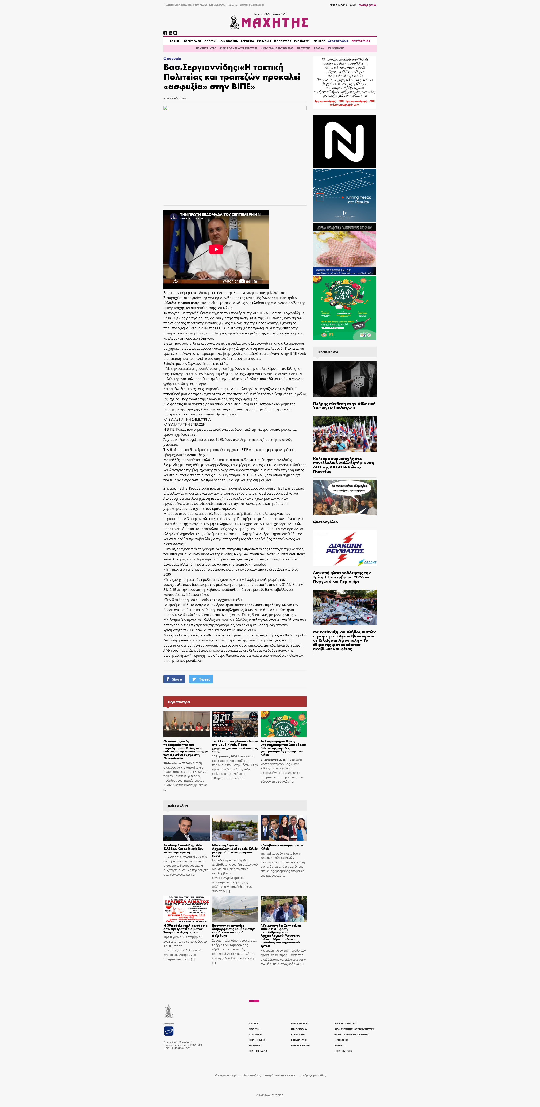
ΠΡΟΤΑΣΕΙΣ (303, 48)
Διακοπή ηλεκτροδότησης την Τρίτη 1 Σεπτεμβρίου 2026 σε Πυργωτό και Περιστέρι (342, 577)
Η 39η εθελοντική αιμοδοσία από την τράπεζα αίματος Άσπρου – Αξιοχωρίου (185, 928)
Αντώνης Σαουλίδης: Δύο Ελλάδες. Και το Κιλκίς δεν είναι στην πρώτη (183, 848)
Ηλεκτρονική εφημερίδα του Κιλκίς (186, 5)
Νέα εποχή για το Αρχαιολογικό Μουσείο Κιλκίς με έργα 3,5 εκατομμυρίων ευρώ (235, 850)
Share (177, 679)
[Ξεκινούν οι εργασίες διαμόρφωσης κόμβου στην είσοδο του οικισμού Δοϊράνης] (235, 909)
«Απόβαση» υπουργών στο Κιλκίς (282, 847)
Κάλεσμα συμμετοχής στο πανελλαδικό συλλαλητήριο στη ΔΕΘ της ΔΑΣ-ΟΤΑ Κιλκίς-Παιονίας (343, 464)
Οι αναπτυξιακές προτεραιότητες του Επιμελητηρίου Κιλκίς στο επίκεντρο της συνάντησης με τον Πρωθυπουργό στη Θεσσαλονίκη (185, 749)
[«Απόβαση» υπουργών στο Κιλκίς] (284, 828)
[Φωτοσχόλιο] (345, 497)
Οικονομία (172, 58)
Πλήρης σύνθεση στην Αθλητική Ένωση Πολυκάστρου (344, 405)
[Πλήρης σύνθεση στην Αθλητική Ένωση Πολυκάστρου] (345, 379)
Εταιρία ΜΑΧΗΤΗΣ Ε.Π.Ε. (223, 5)
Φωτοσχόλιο (325, 521)
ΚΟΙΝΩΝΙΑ (264, 41)
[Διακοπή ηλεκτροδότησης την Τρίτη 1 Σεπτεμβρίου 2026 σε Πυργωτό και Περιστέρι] (345, 548)
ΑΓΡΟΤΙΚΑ (247, 41)
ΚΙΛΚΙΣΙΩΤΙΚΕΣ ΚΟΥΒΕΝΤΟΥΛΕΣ (238, 48)
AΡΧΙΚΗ (175, 41)
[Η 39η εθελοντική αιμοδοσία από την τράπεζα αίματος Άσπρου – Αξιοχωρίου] (186, 909)
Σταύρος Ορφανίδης (252, 5)
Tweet (204, 679)
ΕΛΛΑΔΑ (319, 48)
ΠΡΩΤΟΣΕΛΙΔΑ (361, 41)
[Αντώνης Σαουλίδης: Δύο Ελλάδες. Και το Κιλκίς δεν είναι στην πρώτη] (186, 828)
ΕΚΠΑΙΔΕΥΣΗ (302, 41)
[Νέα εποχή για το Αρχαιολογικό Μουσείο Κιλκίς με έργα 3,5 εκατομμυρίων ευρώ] (235, 828)
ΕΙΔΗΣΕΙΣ (319, 41)
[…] (165, 790)
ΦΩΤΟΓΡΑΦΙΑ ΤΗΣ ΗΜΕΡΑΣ (277, 48)
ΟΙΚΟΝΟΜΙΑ (229, 41)
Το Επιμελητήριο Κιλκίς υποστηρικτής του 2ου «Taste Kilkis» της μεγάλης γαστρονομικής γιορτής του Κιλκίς (283, 748)
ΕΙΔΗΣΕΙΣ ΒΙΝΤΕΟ (206, 48)
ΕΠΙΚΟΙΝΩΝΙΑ (335, 48)
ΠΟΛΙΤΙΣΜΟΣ (282, 41)
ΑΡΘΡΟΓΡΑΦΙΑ (338, 41)
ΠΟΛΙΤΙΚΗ (210, 41)
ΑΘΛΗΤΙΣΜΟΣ (192, 41)
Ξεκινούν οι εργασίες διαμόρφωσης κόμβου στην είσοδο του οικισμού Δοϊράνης (233, 930)
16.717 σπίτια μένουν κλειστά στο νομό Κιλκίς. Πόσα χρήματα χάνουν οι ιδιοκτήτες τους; (235, 746)
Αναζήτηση (366, 5)
